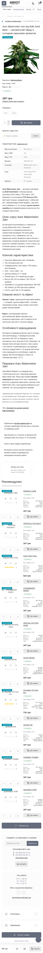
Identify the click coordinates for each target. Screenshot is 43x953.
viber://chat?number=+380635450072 (24, 892)
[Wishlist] (10, 498)
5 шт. (5, 113)
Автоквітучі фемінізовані (13, 21)
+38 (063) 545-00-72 (22, 855)
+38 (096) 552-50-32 (22, 853)
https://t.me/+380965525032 (18, 892)
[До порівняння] (25, 948)
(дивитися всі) (22, 144)
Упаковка (6, 108)
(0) (10, 87)
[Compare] (16, 498)
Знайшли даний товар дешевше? (13, 101)
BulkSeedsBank (16, 80)
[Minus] (8, 124)
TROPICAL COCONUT (32, 524)
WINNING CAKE (29, 491)
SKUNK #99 (27, 725)
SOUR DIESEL (29, 658)
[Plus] (8, 121)
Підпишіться (32, 843)
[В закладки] (17, 948)
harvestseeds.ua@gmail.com (21, 897)
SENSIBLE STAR (30, 790)
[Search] (4, 16)
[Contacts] (33, 3)
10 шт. (14, 113)
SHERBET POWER (30, 757)
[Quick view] (5, 498)
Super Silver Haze (30, 556)
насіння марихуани (21, 423)
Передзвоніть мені (21, 858)
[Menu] (4, 3)
